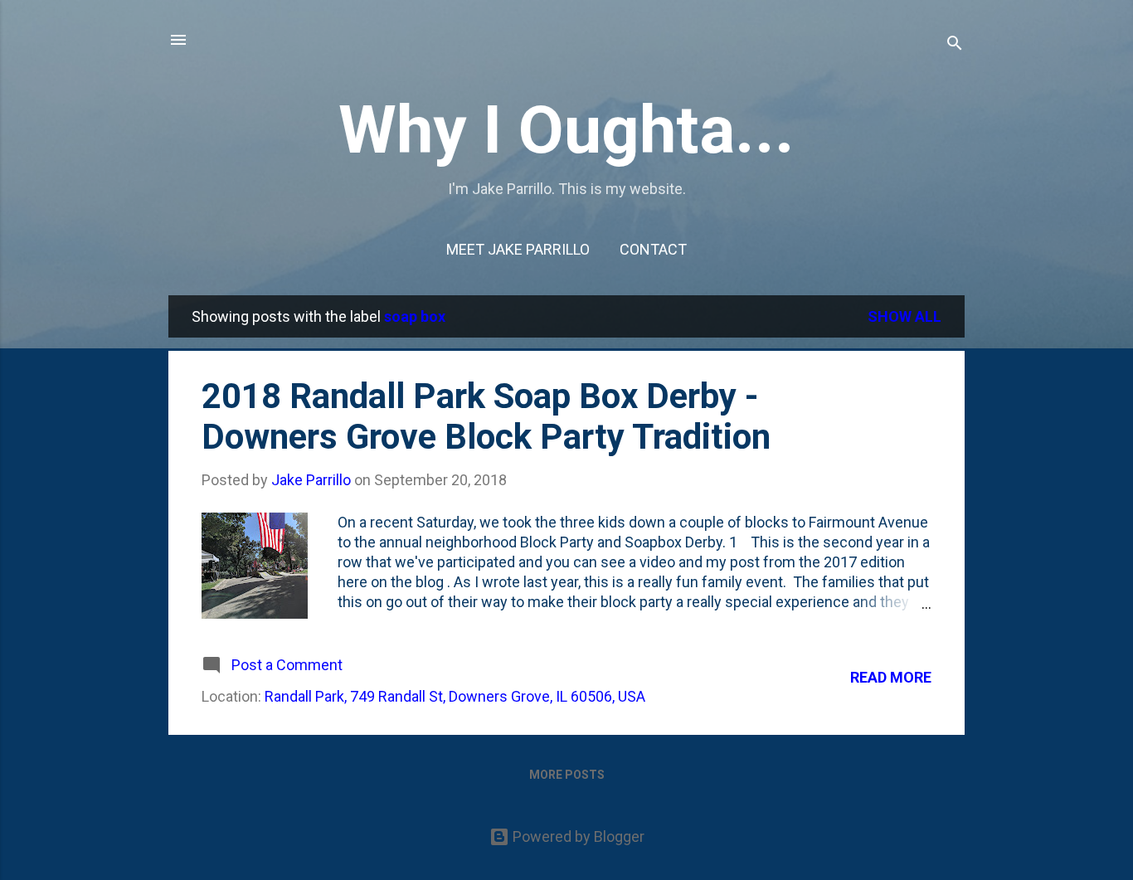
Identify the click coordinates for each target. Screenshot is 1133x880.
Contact (653, 249)
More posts (567, 774)
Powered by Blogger (576, 836)
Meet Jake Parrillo (518, 249)
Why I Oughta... (566, 130)
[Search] (955, 45)
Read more (890, 677)
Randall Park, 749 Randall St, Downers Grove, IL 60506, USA (455, 696)
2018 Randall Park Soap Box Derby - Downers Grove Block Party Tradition (486, 416)
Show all (904, 316)
